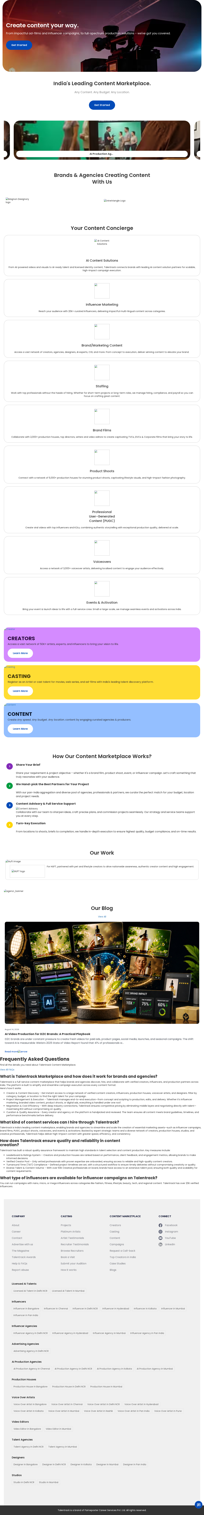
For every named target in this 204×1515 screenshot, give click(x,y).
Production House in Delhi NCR (69, 1386)
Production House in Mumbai (106, 1386)
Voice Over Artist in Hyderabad (141, 1404)
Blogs (113, 1270)
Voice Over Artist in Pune (168, 1411)
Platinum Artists (70, 1231)
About (15, 1225)
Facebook (171, 1225)
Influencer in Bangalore (26, 1308)
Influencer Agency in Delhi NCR (31, 1333)
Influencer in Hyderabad (115, 1308)
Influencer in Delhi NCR (85, 1308)
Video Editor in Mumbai (58, 1428)
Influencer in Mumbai (173, 1308)
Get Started (19, 45)
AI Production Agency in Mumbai (155, 1368)
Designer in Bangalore (26, 1464)
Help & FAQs (19, 1263)
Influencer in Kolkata (145, 1308)
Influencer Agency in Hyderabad (70, 1333)
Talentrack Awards (24, 1257)
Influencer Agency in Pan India (147, 1333)
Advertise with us (22, 1244)
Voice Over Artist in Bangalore (30, 1404)
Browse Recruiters (72, 1251)
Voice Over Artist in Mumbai (63, 1411)
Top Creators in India (123, 1257)
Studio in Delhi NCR (24, 1482)
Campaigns (117, 1244)
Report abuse (20, 1270)
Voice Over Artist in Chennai (67, 1404)
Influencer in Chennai (56, 1308)
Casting (114, 1231)
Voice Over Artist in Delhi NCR (103, 1404)
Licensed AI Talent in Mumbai (68, 1290)
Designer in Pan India (134, 1464)
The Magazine (20, 1251)
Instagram (171, 1231)
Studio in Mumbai (48, 1482)
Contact (17, 1238)
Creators (115, 1225)
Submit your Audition (73, 1263)
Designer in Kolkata (81, 1464)
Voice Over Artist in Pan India (133, 1411)
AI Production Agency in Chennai (32, 1368)
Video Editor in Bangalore (27, 1428)
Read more (11, 1051)
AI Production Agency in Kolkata (114, 1368)
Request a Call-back (122, 1251)
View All (102, 916)
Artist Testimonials (72, 1238)
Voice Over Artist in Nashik (98, 1411)
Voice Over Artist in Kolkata (29, 1411)
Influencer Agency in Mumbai (109, 1333)
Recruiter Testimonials (75, 1244)
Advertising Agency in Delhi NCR (31, 1351)
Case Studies (118, 1263)
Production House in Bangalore (30, 1386)
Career (16, 1231)
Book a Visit (68, 1257)
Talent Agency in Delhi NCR (29, 1446)
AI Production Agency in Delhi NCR (73, 1368)
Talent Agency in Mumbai (62, 1446)
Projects (66, 1225)
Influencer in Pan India (26, 1315)
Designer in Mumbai (107, 1464)
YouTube (170, 1238)
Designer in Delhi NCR (54, 1464)
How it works (68, 1270)
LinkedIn (170, 1244)
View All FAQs (7, 1069)
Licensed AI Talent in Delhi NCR (30, 1290)
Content (115, 1238)
